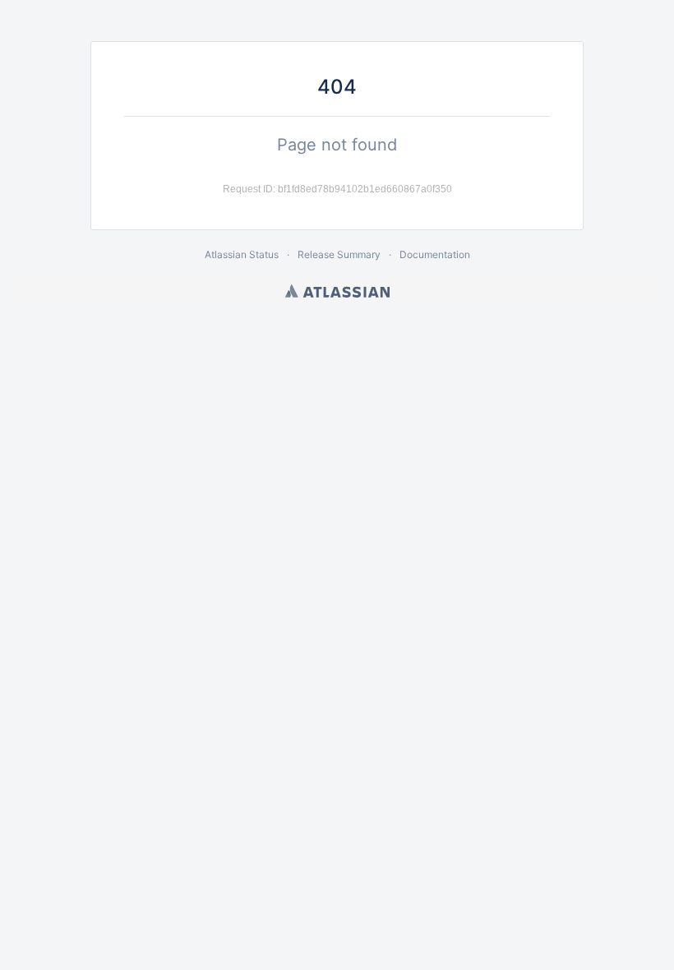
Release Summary (339, 254)
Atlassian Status (242, 254)
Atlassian (337, 291)
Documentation (434, 254)
